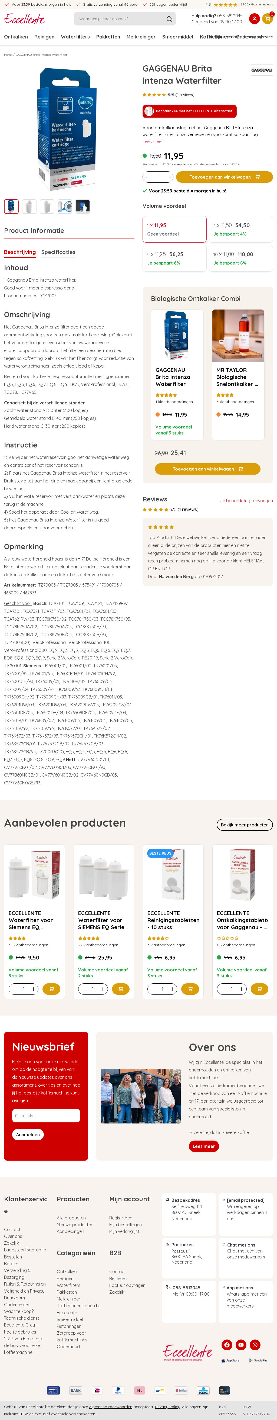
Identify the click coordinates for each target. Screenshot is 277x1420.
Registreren (120, 1218)
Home (8, 55)
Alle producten (71, 1218)
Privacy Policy (167, 1406)
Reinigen (44, 37)
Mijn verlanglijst (124, 1231)
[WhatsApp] (255, 1344)
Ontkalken (16, 37)
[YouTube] (241, 1344)
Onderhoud (68, 1346)
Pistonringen (69, 1326)
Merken (233, 36)
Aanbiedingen (70, 1231)
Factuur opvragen (127, 1285)
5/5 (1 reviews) (181, 94)
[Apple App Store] (230, 1360)
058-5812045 (230, 15)
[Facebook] (227, 1344)
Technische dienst (21, 1318)
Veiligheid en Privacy (24, 1291)
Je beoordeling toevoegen (246, 500)
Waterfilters (75, 37)
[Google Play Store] (258, 1360)
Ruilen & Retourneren (25, 1284)
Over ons (13, 1236)
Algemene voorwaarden (110, 1406)
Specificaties (58, 252)
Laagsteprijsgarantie (25, 1249)
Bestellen (13, 1257)
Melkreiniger (141, 37)
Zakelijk (213, 36)
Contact (12, 1229)
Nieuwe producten (75, 1224)
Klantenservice (258, 36)
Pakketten (108, 37)
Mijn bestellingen (125, 1224)
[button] (207, 469)
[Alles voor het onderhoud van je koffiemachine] (187, 1353)
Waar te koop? (19, 1311)
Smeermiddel (177, 37)
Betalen (11, 1263)
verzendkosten (182, 164)
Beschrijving (20, 252)
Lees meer (153, 141)
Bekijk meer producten (245, 824)
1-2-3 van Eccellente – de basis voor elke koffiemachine (25, 1345)
